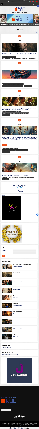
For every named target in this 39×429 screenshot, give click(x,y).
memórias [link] (21, 58)
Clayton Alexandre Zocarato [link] (18, 84)
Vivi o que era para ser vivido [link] (19, 161)
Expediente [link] (3, 393)
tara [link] (27, 150)
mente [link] (14, 85)
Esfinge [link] (19, 124)
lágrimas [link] (7, 58)
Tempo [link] (27, 113)
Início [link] (2, 391)
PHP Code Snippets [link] (14, 427)
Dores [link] (19, 40)
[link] (38, 6)
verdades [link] (21, 85)
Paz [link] (29, 177)
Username (4, 250)
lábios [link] (17, 113)
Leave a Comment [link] (32, 58)
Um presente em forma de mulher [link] (21, 24)
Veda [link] (19, 67)
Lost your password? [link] (17, 256)
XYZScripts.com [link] (26, 427)
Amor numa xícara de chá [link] (17, 272)
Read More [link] (4, 145)
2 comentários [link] (6, 179)
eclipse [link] (11, 150)
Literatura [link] (5, 84)
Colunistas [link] (3, 392)
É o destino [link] (15, 334)
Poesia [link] (4, 56)
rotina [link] (24, 113)
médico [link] (20, 113)
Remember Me (17, 255)
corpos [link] (8, 85)
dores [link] (4, 58)
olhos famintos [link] (22, 150)
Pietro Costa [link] (15, 148)
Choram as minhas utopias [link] (17, 311)
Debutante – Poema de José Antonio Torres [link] (20, 280)
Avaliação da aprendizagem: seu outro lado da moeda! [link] (22, 264)
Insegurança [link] (25, 177)
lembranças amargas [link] (14, 58)
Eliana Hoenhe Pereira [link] (13, 177)
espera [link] (14, 113)
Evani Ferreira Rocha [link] (16, 111)
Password (3, 253)
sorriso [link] (32, 177)
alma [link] (8, 113)
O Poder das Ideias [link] (16, 303)
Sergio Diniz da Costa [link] (12, 56)
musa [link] (18, 150)
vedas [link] (18, 85)
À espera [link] (19, 95)
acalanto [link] (4, 113)
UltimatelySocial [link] (27, 428)
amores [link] (4, 85)
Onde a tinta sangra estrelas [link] (18, 287)
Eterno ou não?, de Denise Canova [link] (18, 319)
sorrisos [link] (25, 58)
